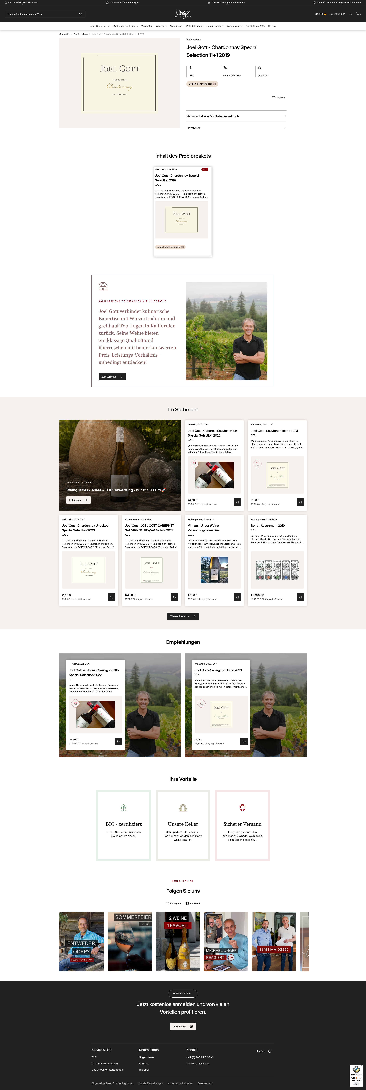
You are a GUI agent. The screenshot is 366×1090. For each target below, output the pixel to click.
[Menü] (361, 1066)
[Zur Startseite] (183, 14)
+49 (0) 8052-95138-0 (199, 1057)
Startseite (64, 34)
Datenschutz (205, 1083)
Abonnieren (179, 1026)
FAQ (94, 1057)
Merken (281, 97)
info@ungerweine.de (198, 1063)
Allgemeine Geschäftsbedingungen (112, 1083)
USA (225, 75)
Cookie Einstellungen (150, 1083)
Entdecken (75, 500)
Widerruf (144, 1069)
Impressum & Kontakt (180, 1083)
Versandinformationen (105, 1063)
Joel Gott (263, 75)
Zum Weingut (108, 376)
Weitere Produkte (179, 616)
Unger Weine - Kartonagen (107, 1069)
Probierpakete (80, 34)
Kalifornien (235, 75)
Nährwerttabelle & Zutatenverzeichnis (213, 116)
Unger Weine (146, 1057)
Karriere (143, 1063)
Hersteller (193, 128)
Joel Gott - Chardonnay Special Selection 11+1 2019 (118, 34)
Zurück (261, 1051)
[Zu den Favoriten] (350, 14)
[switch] (356, 1083)
